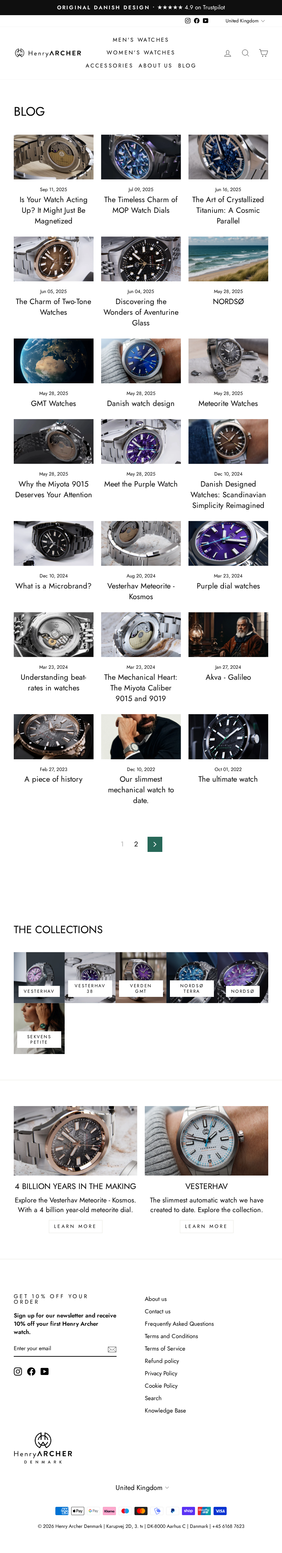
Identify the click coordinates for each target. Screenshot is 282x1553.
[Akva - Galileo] (228, 634)
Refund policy (162, 1361)
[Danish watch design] (141, 360)
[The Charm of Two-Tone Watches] (54, 259)
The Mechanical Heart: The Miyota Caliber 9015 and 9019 (140, 687)
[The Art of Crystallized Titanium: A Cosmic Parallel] (228, 157)
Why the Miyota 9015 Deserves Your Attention (53, 489)
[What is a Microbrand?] (54, 543)
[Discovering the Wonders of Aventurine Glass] (141, 259)
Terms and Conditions (171, 1336)
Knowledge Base (165, 1410)
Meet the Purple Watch (141, 483)
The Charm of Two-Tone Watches (53, 306)
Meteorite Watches (228, 403)
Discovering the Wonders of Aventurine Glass (141, 312)
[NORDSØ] (228, 259)
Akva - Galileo (228, 676)
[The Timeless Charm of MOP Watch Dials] (141, 157)
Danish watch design (141, 403)
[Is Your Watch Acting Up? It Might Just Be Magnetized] (54, 157)
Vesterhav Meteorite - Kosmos (141, 591)
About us (156, 66)
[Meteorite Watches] (228, 360)
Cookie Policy (161, 1386)
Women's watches (141, 52)
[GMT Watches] (54, 360)
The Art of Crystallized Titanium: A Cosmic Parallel (228, 210)
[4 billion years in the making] (75, 1141)
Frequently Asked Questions (179, 1324)
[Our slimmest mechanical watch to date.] (141, 736)
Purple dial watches (228, 585)
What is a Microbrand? (53, 585)
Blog (187, 66)
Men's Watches (141, 40)
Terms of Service (165, 1348)
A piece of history (53, 778)
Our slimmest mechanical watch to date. (141, 789)
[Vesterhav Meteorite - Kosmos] (141, 543)
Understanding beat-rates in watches (53, 682)
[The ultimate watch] (228, 736)
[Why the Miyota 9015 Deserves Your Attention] (54, 441)
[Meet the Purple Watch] (141, 441)
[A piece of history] (54, 736)
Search (153, 1398)
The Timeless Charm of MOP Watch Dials (140, 205)
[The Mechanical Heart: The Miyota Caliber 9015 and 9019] (141, 634)
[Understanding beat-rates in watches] (54, 634)
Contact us (158, 1311)
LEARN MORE (75, 1226)
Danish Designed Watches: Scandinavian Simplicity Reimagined (228, 494)
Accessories (109, 66)
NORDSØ (228, 301)
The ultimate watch (228, 778)
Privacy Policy (161, 1373)
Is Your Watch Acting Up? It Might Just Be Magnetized (54, 210)
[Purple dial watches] (228, 543)
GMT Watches (53, 403)
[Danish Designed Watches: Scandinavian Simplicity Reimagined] (228, 441)
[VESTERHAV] (206, 1141)
